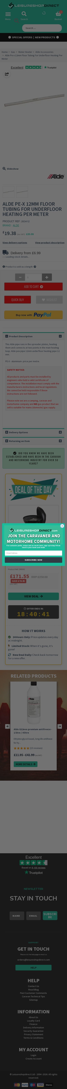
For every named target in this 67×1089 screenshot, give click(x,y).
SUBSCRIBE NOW (33, 560)
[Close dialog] (62, 526)
